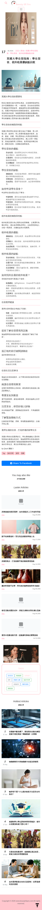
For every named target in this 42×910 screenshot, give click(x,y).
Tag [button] (4, 453)
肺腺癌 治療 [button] (17, 680)
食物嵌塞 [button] (16, 684)
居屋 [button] (9, 684)
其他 (22, 51)
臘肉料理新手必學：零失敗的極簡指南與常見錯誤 (21, 586)
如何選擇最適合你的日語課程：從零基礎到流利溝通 (24, 883)
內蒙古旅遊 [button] (25, 684)
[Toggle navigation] (21, 9)
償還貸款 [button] (10, 688)
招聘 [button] (9, 680)
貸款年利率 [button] (27, 680)
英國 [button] (22, 453)
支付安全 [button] (10, 675)
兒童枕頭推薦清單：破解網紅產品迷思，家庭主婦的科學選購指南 (24, 853)
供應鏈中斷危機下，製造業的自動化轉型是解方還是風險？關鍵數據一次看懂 (24, 733)
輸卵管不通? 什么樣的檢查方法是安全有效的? (24, 793)
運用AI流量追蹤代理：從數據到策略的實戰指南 (20, 635)
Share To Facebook (22, 463)
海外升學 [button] (10, 453)
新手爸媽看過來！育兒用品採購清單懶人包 (18, 536)
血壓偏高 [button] (27, 675)
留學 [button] (17, 453)
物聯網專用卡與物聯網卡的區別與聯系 (23, 762)
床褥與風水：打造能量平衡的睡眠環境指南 (18, 561)
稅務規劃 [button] (18, 675)
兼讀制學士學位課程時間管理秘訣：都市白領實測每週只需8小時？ (24, 823)
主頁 (17, 51)
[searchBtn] (6, 3)
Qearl (6, 449)
